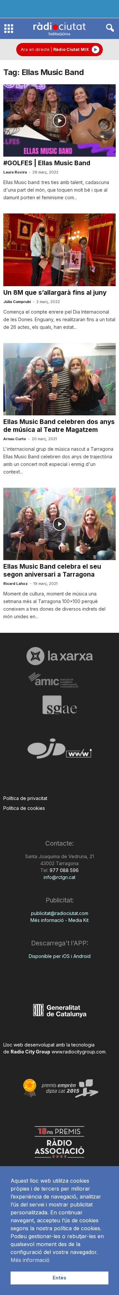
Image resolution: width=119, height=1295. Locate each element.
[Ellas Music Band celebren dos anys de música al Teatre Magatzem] (59, 379)
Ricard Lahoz (15, 583)
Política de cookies (24, 808)
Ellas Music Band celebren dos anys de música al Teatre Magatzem (59, 426)
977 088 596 (63, 870)
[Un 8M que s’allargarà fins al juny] (59, 249)
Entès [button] (59, 1277)
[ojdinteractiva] (59, 751)
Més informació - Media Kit (59, 920)
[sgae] (59, 704)
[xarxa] (59, 656)
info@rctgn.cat (59, 877)
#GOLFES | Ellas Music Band (46, 163)
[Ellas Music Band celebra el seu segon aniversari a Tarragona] (59, 524)
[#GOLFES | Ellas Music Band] (59, 120)
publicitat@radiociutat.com (59, 913)
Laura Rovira (15, 172)
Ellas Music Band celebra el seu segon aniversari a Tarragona (52, 570)
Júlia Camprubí (17, 301)
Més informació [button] (30, 1260)
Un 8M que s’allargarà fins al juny (54, 292)
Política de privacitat (25, 798)
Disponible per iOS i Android (60, 956)
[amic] (59, 680)
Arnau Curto (14, 439)
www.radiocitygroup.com (78, 1051)
